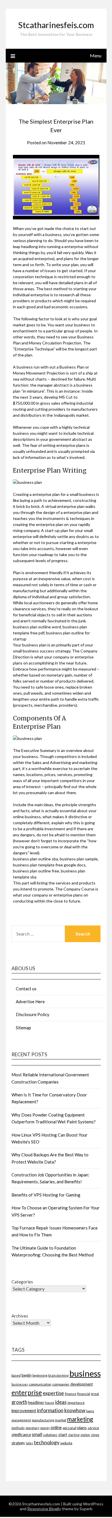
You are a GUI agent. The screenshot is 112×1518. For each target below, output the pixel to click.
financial (83, 1394)
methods (18, 1428)
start (62, 1434)
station (85, 1435)
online (56, 1427)
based (16, 1375)
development (81, 1384)
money (45, 1428)
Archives (19, 1315)
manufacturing (43, 1420)
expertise (53, 1393)
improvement (23, 1410)
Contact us (26, 988)
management (21, 1420)
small (37, 1434)
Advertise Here (30, 1001)
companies (60, 1384)
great (95, 1394)
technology (46, 1442)
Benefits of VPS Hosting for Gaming (45, 1194)
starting (74, 1435)
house (49, 1402)
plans (82, 1427)
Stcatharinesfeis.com (56, 25)
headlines (36, 1402)
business (85, 1373)
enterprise (26, 1392)
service (93, 1428)
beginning (39, 1375)
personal (69, 1428)
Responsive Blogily (44, 1508)
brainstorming (58, 1375)
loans (90, 1411)
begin (27, 1375)
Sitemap (23, 1027)
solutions (50, 1435)
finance (70, 1394)
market (60, 1420)
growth (19, 1402)
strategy (18, 1443)
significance (21, 1434)
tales (29, 1443)
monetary (32, 1428)
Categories (22, 1281)
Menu (95, 55)
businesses (19, 1384)
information (50, 1410)
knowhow (74, 1410)
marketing (80, 1419)
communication (40, 1384)
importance (76, 1402)
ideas (61, 1402)
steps (95, 1435)
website (66, 1443)
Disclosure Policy (32, 1014)
